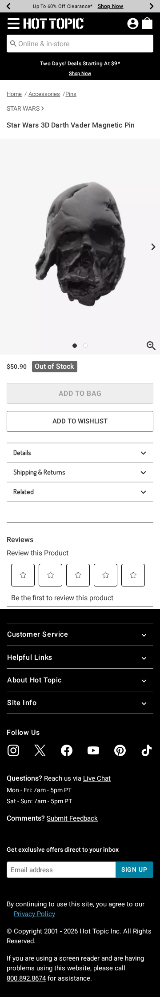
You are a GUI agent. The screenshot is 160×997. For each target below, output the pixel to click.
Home (14, 94)
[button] (12, 23)
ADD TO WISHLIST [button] (80, 421)
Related (23, 491)
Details (22, 452)
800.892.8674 (26, 978)
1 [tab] (74, 345)
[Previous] (8, 6)
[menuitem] (147, 23)
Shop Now (111, 6)
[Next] (151, 6)
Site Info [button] (21, 702)
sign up (134, 869)
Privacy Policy (34, 914)
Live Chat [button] (97, 778)
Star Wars (23, 108)
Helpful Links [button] (29, 657)
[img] (13, 750)
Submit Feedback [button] (72, 818)
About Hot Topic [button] (34, 680)
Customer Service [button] (37, 634)
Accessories (44, 94)
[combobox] (80, 43)
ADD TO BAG (80, 393)
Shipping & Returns (39, 472)
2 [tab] (85, 345)
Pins (70, 94)
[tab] (80, 247)
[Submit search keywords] (13, 43)
